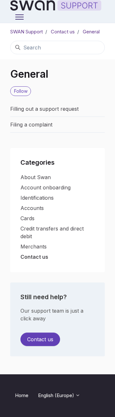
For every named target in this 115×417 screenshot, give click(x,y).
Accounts (32, 208)
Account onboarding (45, 187)
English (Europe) (56, 395)
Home (21, 395)
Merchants (33, 246)
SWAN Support (26, 32)
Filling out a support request (44, 109)
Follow (20, 91)
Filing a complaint (31, 124)
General (91, 32)
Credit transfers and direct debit (52, 232)
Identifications (37, 198)
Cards (27, 218)
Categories (37, 162)
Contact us (63, 32)
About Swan (35, 177)
